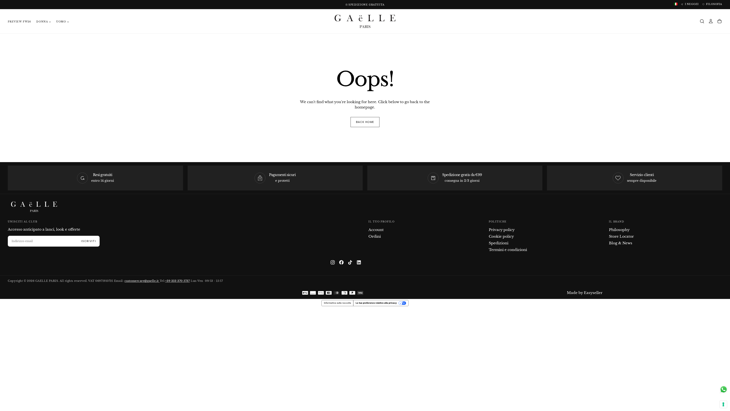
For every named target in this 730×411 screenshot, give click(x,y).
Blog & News (620, 243)
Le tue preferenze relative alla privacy (376, 303)
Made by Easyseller (584, 293)
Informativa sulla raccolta (337, 303)
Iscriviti (88, 241)
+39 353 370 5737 (177, 281)
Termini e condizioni (508, 250)
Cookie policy (501, 236)
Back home (365, 122)
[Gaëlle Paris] (34, 206)
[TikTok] (350, 262)
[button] (702, 21)
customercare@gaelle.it (142, 281)
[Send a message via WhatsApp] (723, 389)
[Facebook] (341, 262)
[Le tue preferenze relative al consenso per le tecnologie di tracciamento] (723, 404)
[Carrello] (719, 21)
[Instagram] (332, 262)
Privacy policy (502, 230)
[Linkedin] (359, 262)
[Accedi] (710, 21)
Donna (42, 21)
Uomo (61, 21)
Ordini (374, 236)
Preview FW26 (19, 21)
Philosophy (619, 230)
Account (376, 230)
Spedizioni (498, 243)
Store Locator (621, 236)
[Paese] (676, 4)
